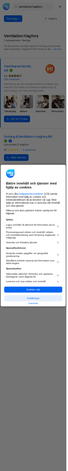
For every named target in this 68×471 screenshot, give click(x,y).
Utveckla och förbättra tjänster (21, 242)
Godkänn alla (33, 289)
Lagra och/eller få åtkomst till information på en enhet (30, 226)
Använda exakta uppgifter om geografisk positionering (27, 255)
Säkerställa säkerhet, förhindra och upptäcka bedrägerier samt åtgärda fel (29, 275)
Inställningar (33, 298)
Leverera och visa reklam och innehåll (26, 281)
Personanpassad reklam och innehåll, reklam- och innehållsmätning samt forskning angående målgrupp (30, 235)
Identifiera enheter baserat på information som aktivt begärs (30, 262)
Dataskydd (33, 303)
